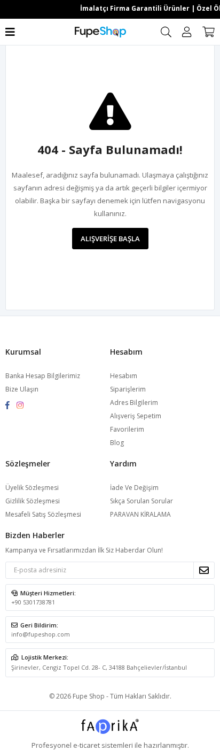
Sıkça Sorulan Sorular (141, 500)
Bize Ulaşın (21, 389)
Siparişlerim (128, 389)
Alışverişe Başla (110, 238)
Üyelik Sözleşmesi (32, 487)
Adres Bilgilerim (134, 402)
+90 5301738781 (33, 602)
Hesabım (123, 375)
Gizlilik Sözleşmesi (32, 500)
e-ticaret (86, 745)
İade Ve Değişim (134, 487)
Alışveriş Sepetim (135, 415)
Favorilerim (127, 429)
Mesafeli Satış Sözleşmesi (43, 514)
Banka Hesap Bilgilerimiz (42, 375)
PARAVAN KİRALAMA (140, 514)
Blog (117, 442)
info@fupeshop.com (40, 634)
